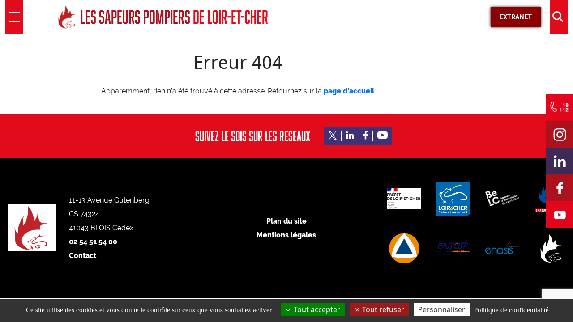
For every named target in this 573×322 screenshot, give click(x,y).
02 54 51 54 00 (93, 241)
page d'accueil (349, 91)
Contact (82, 255)
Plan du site (286, 221)
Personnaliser (441, 309)
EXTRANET (516, 17)
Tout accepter (316, 309)
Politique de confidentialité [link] (511, 310)
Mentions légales (286, 235)
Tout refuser (382, 309)
